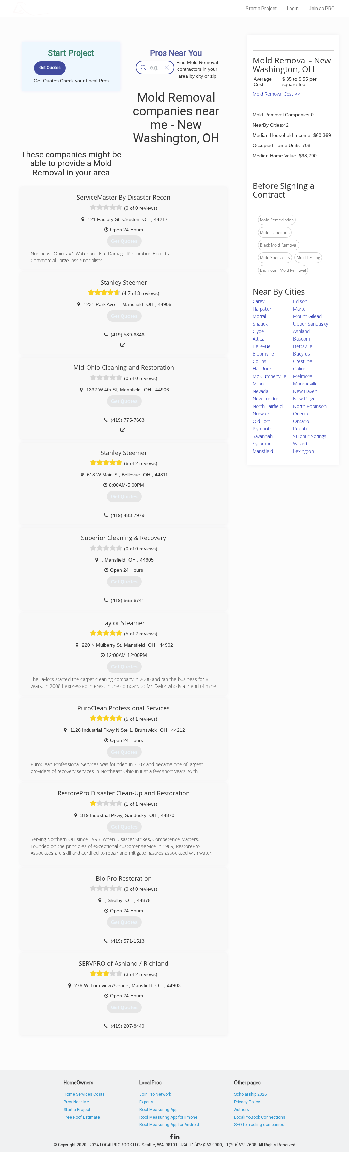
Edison (300, 301)
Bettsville (303, 346)
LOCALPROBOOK (52, 8)
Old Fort (261, 421)
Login (293, 8)
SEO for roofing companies (259, 1124)
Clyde (258, 331)
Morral (259, 316)
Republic (302, 428)
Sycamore (263, 443)
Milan (258, 383)
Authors (241, 1109)
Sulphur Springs (310, 436)
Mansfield (263, 451)
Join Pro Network (155, 1094)
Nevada (260, 391)
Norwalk (261, 413)
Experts (146, 1102)
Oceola (300, 413)
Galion (299, 368)
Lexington (303, 451)
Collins (260, 361)
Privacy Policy (247, 1102)
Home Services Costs (84, 1094)
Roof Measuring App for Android (169, 1124)
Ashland (301, 331)
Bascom (301, 338)
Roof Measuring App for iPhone (168, 1117)
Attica (258, 338)
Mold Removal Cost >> (276, 94)
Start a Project (261, 8)
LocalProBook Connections (259, 1117)
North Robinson (310, 406)
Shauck (260, 323)
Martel (300, 308)
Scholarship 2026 (250, 1094)
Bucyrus (301, 353)
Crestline (302, 361)
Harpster (262, 308)
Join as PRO (322, 8)
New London (266, 398)
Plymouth (262, 428)
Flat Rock (262, 368)
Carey (258, 301)
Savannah (263, 436)
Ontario (301, 421)
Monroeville (305, 383)
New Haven (305, 391)
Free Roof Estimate (82, 1117)
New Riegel (305, 398)
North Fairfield (268, 406)
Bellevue (262, 346)
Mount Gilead (307, 316)
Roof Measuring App (158, 1109)
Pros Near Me (76, 1102)
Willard (300, 443)
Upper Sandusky (310, 323)
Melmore (302, 376)
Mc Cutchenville (269, 376)
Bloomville (263, 353)
